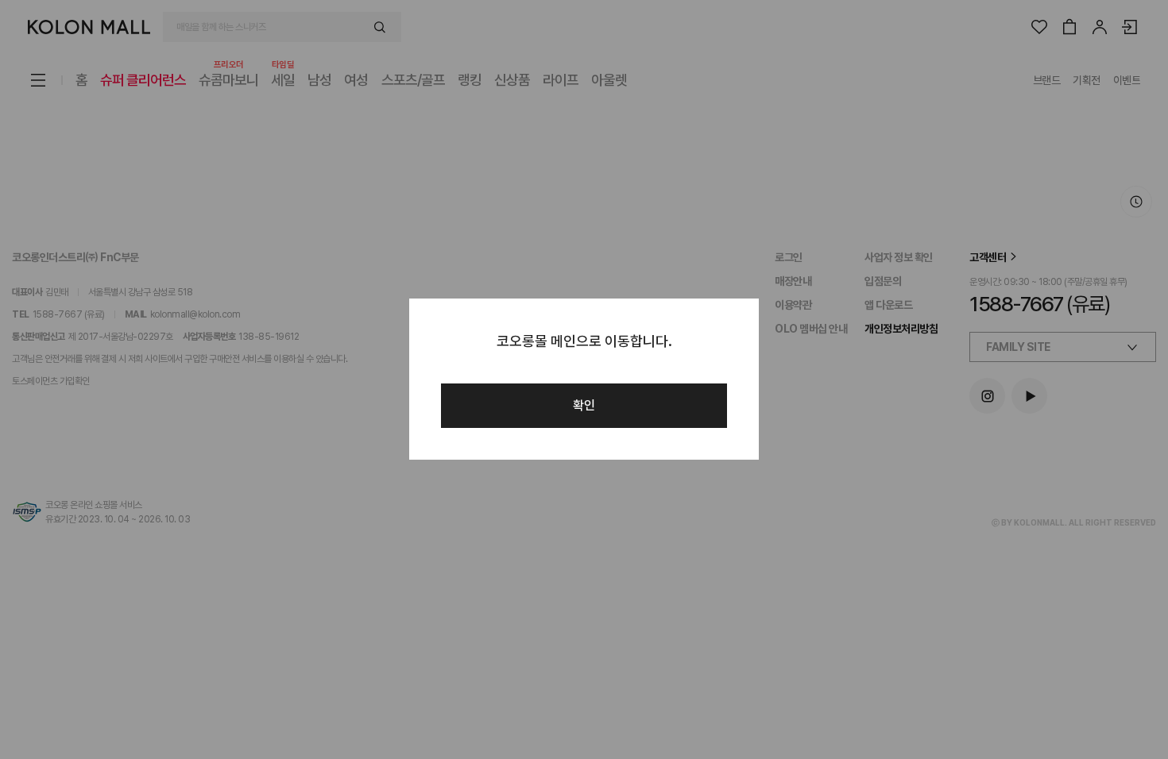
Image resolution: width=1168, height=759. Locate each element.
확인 (584, 405)
